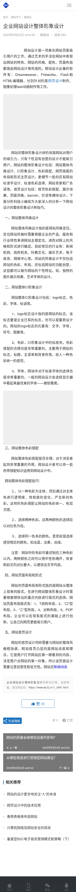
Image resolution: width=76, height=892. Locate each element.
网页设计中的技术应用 (24, 805)
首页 (5, 17)
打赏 (67, 720)
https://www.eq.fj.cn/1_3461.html (48, 687)
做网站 (44, 35)
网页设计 (55, 80)
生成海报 (13, 721)
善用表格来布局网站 (22, 816)
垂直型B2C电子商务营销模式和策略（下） (39, 838)
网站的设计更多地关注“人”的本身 (31, 794)
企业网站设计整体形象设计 (25, 682)
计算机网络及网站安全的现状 (29, 827)
